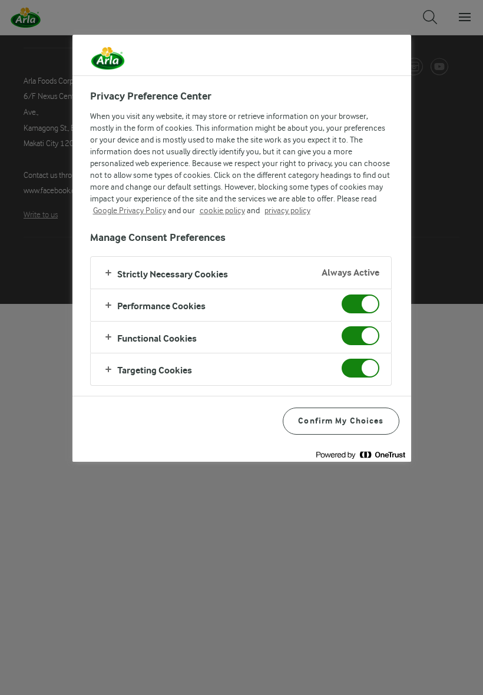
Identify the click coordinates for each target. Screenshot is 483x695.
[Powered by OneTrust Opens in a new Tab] (360, 454)
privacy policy (287, 210)
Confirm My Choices (340, 421)
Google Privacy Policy (129, 210)
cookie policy (222, 210)
